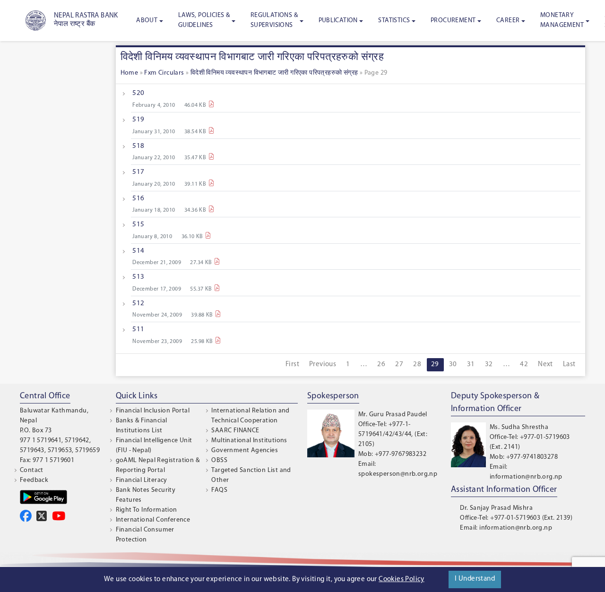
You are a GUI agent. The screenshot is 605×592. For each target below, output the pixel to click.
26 (381, 364)
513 (138, 277)
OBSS (219, 460)
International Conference (153, 519)
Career (507, 20)
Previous (322, 364)
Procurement (453, 20)
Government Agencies (244, 450)
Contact (31, 470)
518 (138, 146)
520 (138, 93)
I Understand (475, 579)
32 (489, 364)
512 (138, 303)
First (292, 364)
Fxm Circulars (164, 73)
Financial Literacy (141, 480)
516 (138, 198)
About (146, 20)
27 (399, 364)
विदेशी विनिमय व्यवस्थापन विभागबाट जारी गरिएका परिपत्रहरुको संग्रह (274, 73)
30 (453, 364)
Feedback (34, 480)
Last (569, 364)
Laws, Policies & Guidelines (204, 20)
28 (417, 364)
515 (138, 224)
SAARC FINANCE (235, 430)
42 (524, 364)
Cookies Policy (401, 579)
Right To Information (146, 510)
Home (129, 73)
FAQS (219, 490)
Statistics (394, 20)
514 (138, 251)
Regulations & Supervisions (274, 20)
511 (138, 329)
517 (138, 172)
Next (545, 364)
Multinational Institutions (249, 440)
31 (471, 364)
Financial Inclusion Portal (153, 410)
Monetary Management (562, 20)
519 (138, 119)
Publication (338, 20)
